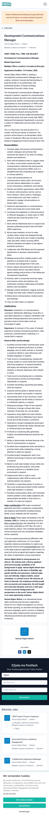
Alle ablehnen (24, 806)
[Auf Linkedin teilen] (24, 652)
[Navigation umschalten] (45, 4)
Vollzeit (24, 44)
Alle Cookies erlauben (24, 800)
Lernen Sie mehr (9, 793)
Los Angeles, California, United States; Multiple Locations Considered (25, 724)
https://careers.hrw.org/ (13, 523)
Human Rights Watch (11, 44)
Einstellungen (24, 812)
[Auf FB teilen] (19, 652)
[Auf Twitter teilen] (29, 652)
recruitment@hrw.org (32, 547)
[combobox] (24, 675)
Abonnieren (24, 697)
